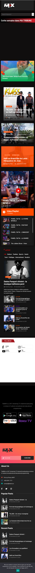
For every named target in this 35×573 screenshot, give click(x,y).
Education (7, 155)
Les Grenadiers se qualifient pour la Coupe (21, 309)
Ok (18, 570)
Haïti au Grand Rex (15, 555)
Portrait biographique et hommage (20, 541)
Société (18, 325)
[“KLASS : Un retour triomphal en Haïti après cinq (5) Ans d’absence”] (4, 514)
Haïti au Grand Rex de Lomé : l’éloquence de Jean (16, 159)
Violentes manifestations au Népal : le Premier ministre (16, 138)
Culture (6, 106)
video (5, 197)
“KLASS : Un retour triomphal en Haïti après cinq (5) (16, 110)
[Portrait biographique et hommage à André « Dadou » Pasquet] (9, 299)
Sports (18, 306)
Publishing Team (9, 115)
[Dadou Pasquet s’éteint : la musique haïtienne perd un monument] (17, 269)
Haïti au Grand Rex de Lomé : (23, 318)
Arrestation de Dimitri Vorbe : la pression (23, 328)
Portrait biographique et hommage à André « (23, 299)
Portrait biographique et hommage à (21, 507)
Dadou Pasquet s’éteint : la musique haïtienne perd (15, 282)
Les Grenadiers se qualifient (18, 548)
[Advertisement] (17, 41)
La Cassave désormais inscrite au (20, 521)
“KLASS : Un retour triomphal (18, 514)
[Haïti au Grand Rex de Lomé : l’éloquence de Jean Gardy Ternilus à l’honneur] (9, 318)
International (8, 131)
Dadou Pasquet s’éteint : (17, 534)
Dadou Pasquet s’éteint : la (18, 500)
